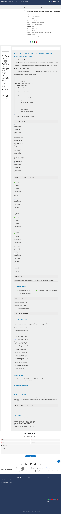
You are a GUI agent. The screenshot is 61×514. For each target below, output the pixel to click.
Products (10, 7)
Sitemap (38, 511)
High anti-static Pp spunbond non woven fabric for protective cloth (5, 64)
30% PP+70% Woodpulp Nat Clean (5, 56)
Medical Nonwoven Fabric (17, 7)
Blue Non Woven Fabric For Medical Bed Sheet (5, 96)
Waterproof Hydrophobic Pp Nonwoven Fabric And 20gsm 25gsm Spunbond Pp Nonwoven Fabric (6, 73)
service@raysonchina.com (54, 488)
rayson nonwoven (4, 7)
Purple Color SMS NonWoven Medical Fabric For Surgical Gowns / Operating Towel (37, 7)
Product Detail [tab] (35, 48)
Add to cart (5, 58)
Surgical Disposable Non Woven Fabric (5, 89)
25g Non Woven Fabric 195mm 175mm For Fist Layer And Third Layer (6, 81)
